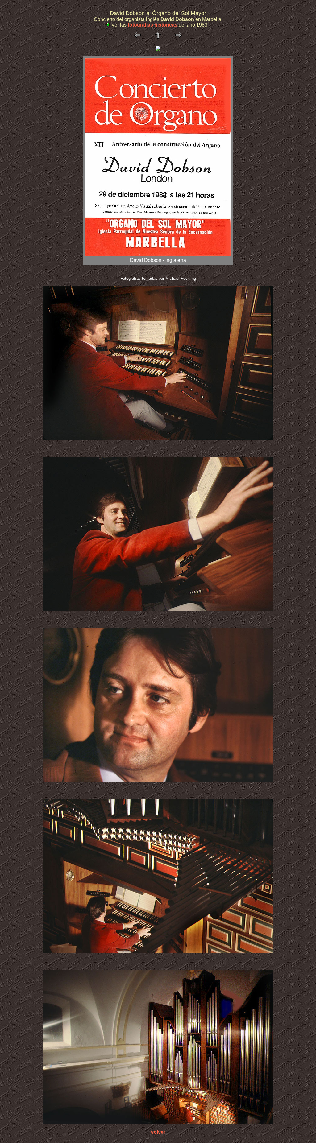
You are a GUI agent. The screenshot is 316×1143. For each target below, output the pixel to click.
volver (158, 1132)
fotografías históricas (152, 24)
